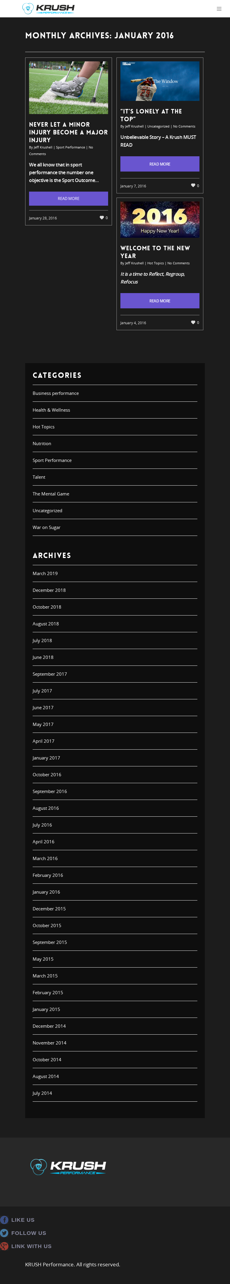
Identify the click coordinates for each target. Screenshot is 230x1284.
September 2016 (50, 791)
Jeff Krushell (43, 147)
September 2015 (50, 942)
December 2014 (49, 1026)
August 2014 (46, 1076)
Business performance (56, 393)
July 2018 (42, 640)
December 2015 (49, 909)
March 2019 (45, 573)
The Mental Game (51, 494)
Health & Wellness (51, 410)
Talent (39, 477)
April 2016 (44, 842)
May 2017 (43, 724)
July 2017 (42, 691)
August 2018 (46, 624)
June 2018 (43, 657)
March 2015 (45, 976)
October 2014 (47, 1059)
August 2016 (46, 808)
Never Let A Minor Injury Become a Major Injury (68, 132)
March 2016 (45, 858)
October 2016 (47, 774)
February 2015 (48, 992)
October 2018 (47, 607)
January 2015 (46, 1009)
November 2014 (49, 1043)
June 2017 (43, 707)
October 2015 (47, 925)
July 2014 (42, 1093)
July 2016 (42, 825)
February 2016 (48, 875)
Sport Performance (70, 147)
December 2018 (49, 590)
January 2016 (46, 892)
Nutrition (42, 443)
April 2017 (44, 741)
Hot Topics (155, 263)
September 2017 (50, 674)
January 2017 (46, 758)
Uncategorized (158, 126)
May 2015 (43, 959)
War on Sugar (46, 527)
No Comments (184, 126)
